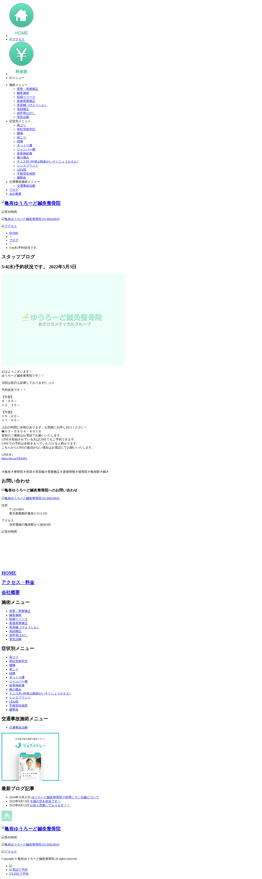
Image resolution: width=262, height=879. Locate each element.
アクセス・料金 (18, 582)
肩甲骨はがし (26, 113)
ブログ (13, 189)
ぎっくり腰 (24, 145)
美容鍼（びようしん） (32, 105)
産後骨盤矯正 (26, 101)
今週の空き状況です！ (45, 801)
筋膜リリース (26, 97)
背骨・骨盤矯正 (27, 89)
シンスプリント (27, 165)
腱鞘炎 (21, 177)
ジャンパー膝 (26, 149)
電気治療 (23, 117)
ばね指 (21, 169)
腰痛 (20, 133)
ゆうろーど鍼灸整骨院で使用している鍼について (65, 797)
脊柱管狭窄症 (26, 129)
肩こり (21, 137)
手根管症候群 (26, 173)
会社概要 (15, 193)
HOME (13, 233)
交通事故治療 (26, 185)
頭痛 (20, 141)
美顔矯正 (23, 109)
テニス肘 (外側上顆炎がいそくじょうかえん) (47, 161)
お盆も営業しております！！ (50, 805)
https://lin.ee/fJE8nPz (14, 458)
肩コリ (21, 125)
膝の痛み (23, 157)
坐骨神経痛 (24, 153)
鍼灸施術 (23, 93)
